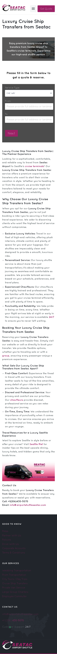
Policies (6, 539)
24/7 (51, 317)
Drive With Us (10, 544)
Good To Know (11, 524)
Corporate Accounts (13, 548)
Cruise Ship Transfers (14, 583)
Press (5, 531)
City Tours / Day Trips (14, 579)
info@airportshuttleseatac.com (28, 505)
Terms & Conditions (13, 552)
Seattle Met (36, 444)
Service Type (12, 87)
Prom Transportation (14, 574)
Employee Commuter (14, 596)
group (5, 356)
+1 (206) (13, 620)
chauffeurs (16, 400)
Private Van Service (13, 587)
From (8, 101)
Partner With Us (11, 535)
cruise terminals (34, 166)
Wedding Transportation (16, 570)
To (6, 114)
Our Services (10, 563)
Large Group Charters (15, 592)
